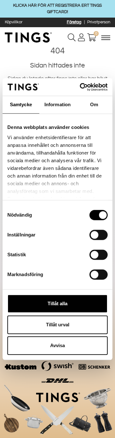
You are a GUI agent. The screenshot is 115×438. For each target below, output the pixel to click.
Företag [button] (74, 22)
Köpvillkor (13, 22)
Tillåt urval (57, 324)
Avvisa (57, 345)
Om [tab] (94, 104)
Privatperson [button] (98, 22)
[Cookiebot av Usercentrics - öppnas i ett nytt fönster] (81, 87)
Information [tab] (57, 104)
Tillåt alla (57, 303)
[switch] (98, 235)
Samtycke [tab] (21, 104)
